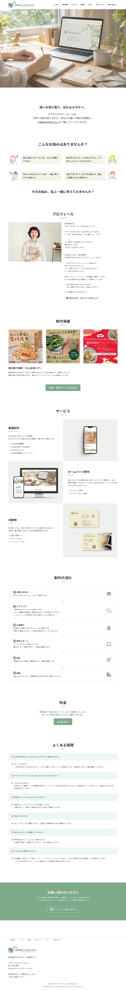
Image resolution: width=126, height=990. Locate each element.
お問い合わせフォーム (26, 595)
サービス (21, 940)
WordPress (52, 986)
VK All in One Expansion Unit (75, 986)
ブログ (47, 940)
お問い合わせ (56, 940)
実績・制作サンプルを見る (63, 387)
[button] (63, 909)
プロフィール (38, 940)
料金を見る (63, 721)
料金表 (29, 940)
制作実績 (12, 940)
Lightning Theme (62, 986)
